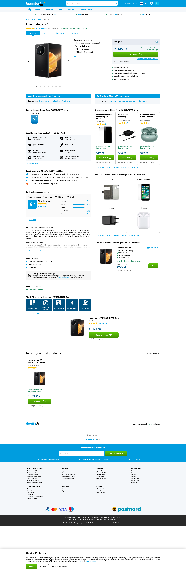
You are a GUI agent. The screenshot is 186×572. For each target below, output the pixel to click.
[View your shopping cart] (157, 3)
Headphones (135, 478)
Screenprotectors (136, 473)
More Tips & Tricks (35, 314)
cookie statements (91, 561)
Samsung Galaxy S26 (33, 475)
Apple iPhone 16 (32, 473)
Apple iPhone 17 (32, 471)
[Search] (116, 3)
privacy (79, 561)
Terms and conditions (105, 523)
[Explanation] (132, 251)
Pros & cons (66, 101)
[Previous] (28, 60)
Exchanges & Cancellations (35, 496)
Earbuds (133, 476)
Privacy (76, 523)
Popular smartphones (36, 468)
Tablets (60, 9)
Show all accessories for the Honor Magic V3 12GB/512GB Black (118, 167)
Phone (37, 9)
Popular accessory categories (127, 101)
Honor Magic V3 (48, 19)
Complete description (36, 251)
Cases (133, 471)
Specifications (55, 101)
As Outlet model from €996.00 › (147, 59)
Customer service (85, 9)
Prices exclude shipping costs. (113, 517)
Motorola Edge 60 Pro (33, 480)
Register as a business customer (71, 491)
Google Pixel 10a (32, 478)
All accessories (135, 482)
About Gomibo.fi (67, 523)
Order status (30, 491)
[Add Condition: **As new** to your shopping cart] (153, 265)
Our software (100, 491)
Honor (40, 19)
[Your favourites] (151, 3)
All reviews (32, 220)
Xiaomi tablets (100, 475)
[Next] (68, 60)
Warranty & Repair (32, 498)
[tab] (36, 86)
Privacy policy (100, 493)
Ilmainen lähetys (39, 406)
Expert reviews (44, 101)
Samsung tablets (101, 473)
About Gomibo (100, 489)
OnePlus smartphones (68, 475)
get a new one (64, 277)
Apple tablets (100, 471)
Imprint (82, 523)
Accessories (48, 9)
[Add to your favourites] (156, 42)
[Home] (29, 9)
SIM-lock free (81, 57)
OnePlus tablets (101, 478)
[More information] (130, 61)
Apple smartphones (67, 471)
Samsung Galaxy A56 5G (34, 476)
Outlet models (143, 101)
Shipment (30, 495)
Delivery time (31, 493)
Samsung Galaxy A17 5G (34, 482)
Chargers (133, 475)
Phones (65, 468)
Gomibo (99, 486)
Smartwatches (135, 480)
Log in (135, 3)
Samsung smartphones (68, 473)
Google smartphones (68, 478)
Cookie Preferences (91, 523)
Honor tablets (100, 476)
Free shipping (106, 162)
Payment (29, 489)
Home (28, 19)
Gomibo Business (67, 489)
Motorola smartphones (68, 476)
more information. (112, 519)
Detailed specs (33, 163)
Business (71, 9)
